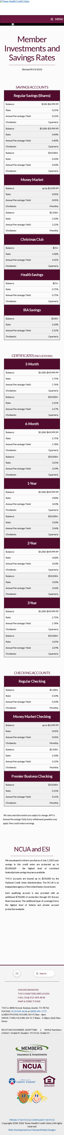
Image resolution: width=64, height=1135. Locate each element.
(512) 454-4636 (19, 1011)
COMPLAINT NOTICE (43, 1119)
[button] (17, 973)
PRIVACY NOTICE (19, 1119)
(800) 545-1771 (39, 1011)
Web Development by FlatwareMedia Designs (32, 1129)
